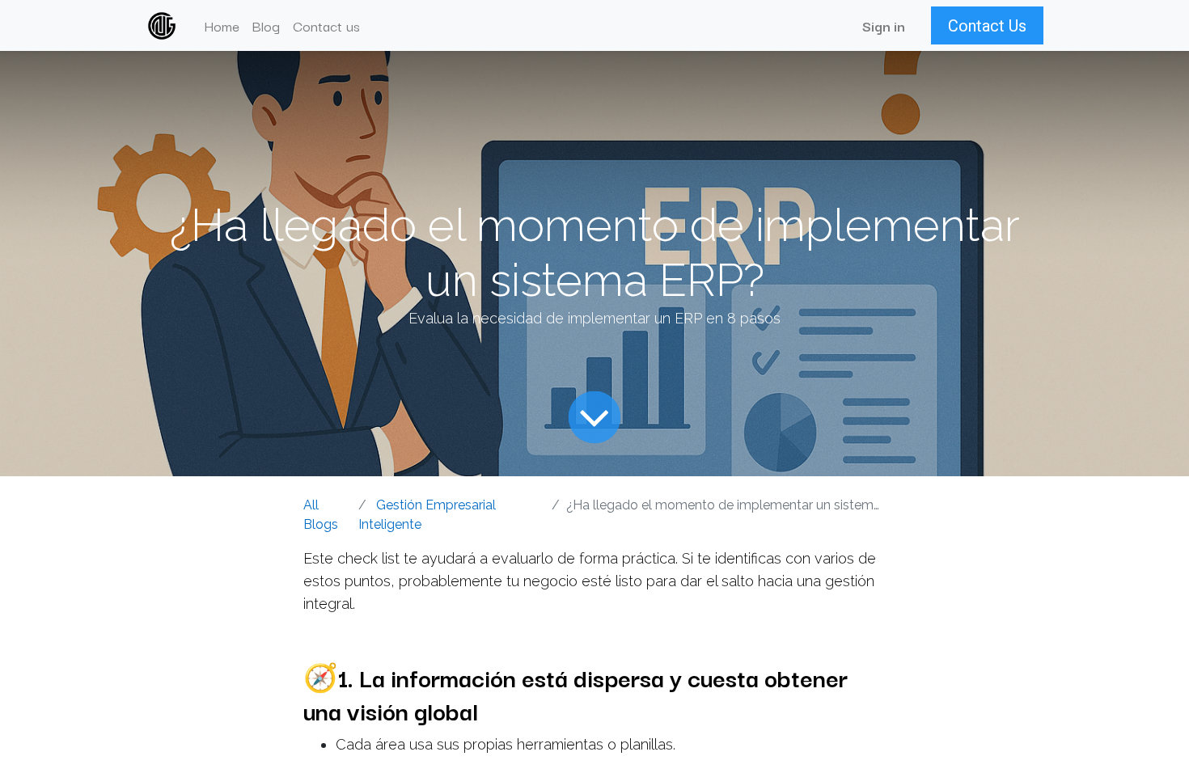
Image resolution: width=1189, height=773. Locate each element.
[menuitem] (221, 25)
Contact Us (987, 26)
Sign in (883, 25)
